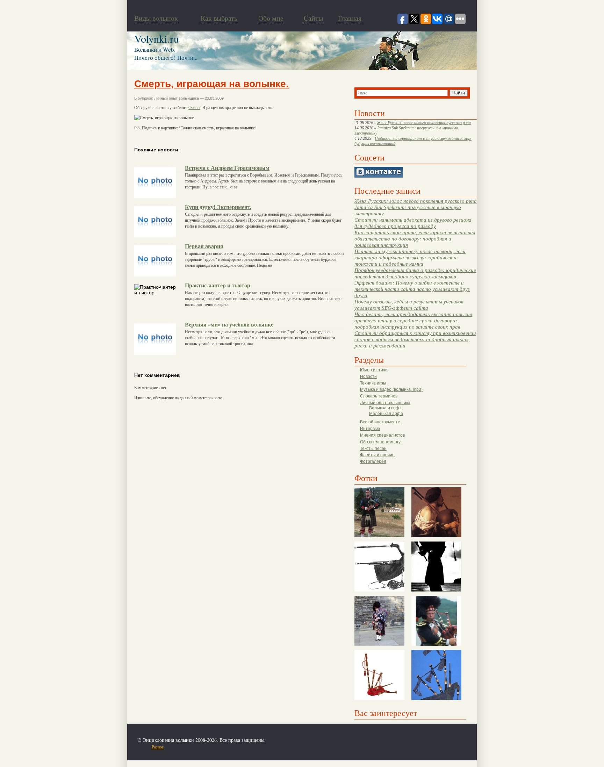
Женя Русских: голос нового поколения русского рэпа (424, 122)
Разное (158, 747)
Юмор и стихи (374, 369)
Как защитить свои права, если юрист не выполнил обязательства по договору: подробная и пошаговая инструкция (414, 238)
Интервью (370, 428)
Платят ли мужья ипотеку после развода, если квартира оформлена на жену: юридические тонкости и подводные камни (410, 257)
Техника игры (373, 383)
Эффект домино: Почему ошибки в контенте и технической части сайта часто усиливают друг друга (412, 289)
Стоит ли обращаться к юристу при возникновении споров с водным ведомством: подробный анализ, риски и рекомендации (415, 339)
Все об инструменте (380, 422)
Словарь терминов (378, 396)
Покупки (193, 747)
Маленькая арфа (386, 413)
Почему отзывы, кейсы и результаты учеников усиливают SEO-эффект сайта (408, 305)
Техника (250, 747)
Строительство (216, 747)
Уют (277, 747)
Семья (236, 747)
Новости (368, 376)
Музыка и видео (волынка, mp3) (391, 389)
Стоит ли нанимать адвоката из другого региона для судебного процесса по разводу (413, 223)
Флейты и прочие (377, 454)
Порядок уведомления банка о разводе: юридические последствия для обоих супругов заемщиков (415, 273)
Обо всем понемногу (380, 441)
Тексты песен (373, 448)
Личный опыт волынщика (385, 402)
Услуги (265, 747)
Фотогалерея (373, 461)
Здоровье (175, 747)
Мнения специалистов (382, 435)
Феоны (194, 107)
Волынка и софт (385, 408)
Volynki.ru (156, 38)
